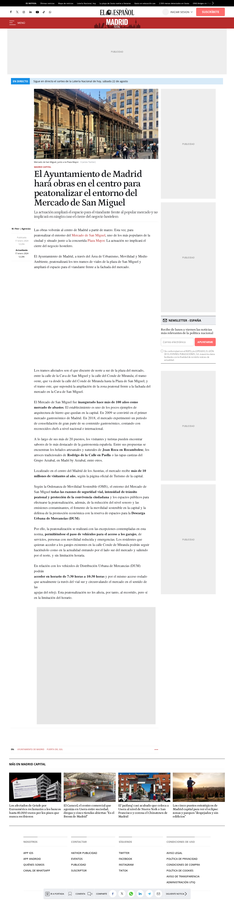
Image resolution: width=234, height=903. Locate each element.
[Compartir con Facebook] (113, 893)
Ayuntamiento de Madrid (30, 749)
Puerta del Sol (55, 749)
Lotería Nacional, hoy (86, 3)
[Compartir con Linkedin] (141, 893)
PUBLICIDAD (78, 864)
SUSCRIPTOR (79, 870)
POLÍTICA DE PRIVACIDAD (182, 859)
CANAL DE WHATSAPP (36, 870)
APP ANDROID (32, 859)
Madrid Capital (42, 167)
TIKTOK (123, 870)
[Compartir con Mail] (159, 893)
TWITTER (124, 853)
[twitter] (17, 11)
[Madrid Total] (117, 23)
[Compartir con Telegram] (150, 893)
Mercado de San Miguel (88, 235)
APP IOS (28, 853)
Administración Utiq (181, 882)
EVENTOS (77, 859)
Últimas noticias (47, 3)
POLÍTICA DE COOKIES (180, 870)
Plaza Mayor (96, 240)
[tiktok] (44, 11)
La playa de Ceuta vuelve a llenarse (115, 3)
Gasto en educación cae (144, 3)
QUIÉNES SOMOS (33, 864)
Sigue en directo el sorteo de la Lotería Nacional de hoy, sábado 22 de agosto (80, 81)
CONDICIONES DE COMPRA (183, 864)
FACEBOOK (125, 859)
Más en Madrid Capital (27, 764)
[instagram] (23, 12)
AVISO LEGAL (174, 853)
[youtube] (37, 12)
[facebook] (10, 12)
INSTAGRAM (126, 864)
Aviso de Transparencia (183, 876)
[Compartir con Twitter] (122, 893)
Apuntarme (205, 342)
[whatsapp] (50, 11)
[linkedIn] (30, 11)
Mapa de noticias (65, 3)
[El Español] (117, 12)
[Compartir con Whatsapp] (132, 893)
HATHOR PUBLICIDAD (84, 853)
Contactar (79, 841)
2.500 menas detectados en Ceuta (174, 3)
